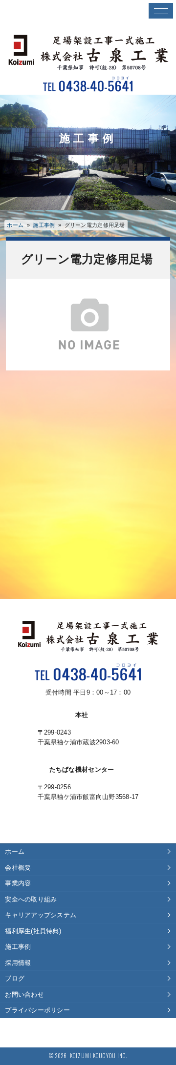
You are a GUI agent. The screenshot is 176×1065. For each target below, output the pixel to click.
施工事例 (18, 946)
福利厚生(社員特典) (33, 931)
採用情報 (18, 962)
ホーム (15, 225)
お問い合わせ (24, 994)
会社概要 (18, 867)
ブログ (14, 978)
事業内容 (18, 883)
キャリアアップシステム (40, 915)
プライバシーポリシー (37, 1010)
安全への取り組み (31, 899)
